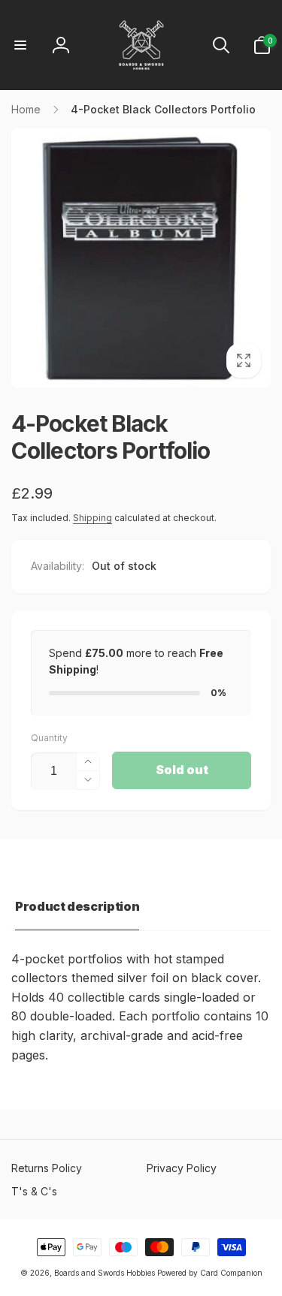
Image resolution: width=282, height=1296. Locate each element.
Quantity (49, 738)
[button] (20, 45)
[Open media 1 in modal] (141, 257)
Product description (77, 906)
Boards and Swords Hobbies (104, 1272)
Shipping (92, 517)
